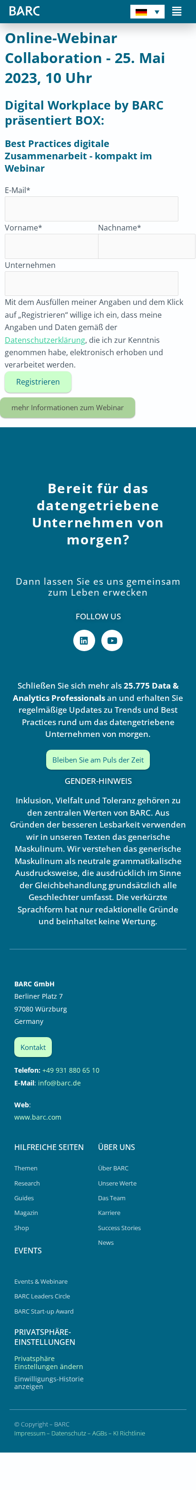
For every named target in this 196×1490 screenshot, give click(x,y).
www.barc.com (37, 1117)
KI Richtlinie (129, 1433)
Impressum (29, 1433)
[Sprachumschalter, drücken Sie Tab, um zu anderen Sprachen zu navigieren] (147, 11)
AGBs (99, 1433)
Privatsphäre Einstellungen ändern (48, 1362)
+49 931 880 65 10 (70, 1070)
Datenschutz (68, 1433)
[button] (177, 11)
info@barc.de (59, 1082)
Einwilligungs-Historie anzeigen (49, 1382)
